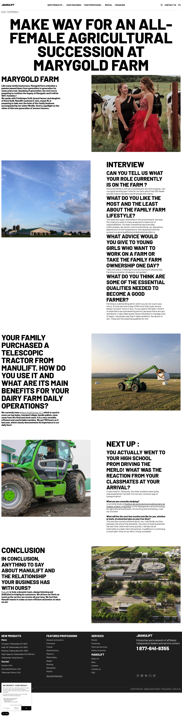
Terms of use (176, 689)
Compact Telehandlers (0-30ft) (14, 643)
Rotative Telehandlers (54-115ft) (14, 650)
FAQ (93, 672)
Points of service (98, 650)
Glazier (49, 661)
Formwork (50, 643)
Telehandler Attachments (12, 657)
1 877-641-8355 (152, 648)
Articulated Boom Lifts (11, 669)
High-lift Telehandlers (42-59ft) (14, 647)
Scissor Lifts (6, 665)
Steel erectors (52, 650)
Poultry (49, 671)
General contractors (54, 640)
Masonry (50, 654)
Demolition (51, 668)
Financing (95, 643)
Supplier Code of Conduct (152, 689)
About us (95, 658)
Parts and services (99, 647)
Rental (94, 640)
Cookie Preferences (136, 689)
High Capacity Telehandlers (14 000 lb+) (17, 654)
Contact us (170, 5)
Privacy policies (166, 689)
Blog (93, 662)
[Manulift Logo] (8, 5)
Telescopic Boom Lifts (11, 672)
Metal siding (51, 657)
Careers (94, 665)
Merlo (4, 640)
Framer (49, 647)
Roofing (49, 664)
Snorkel (5, 661)
